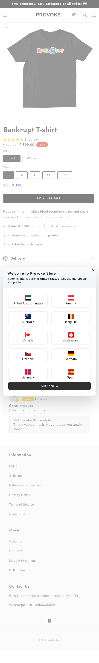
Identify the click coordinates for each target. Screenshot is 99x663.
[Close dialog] (93, 270)
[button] (28, 300)
